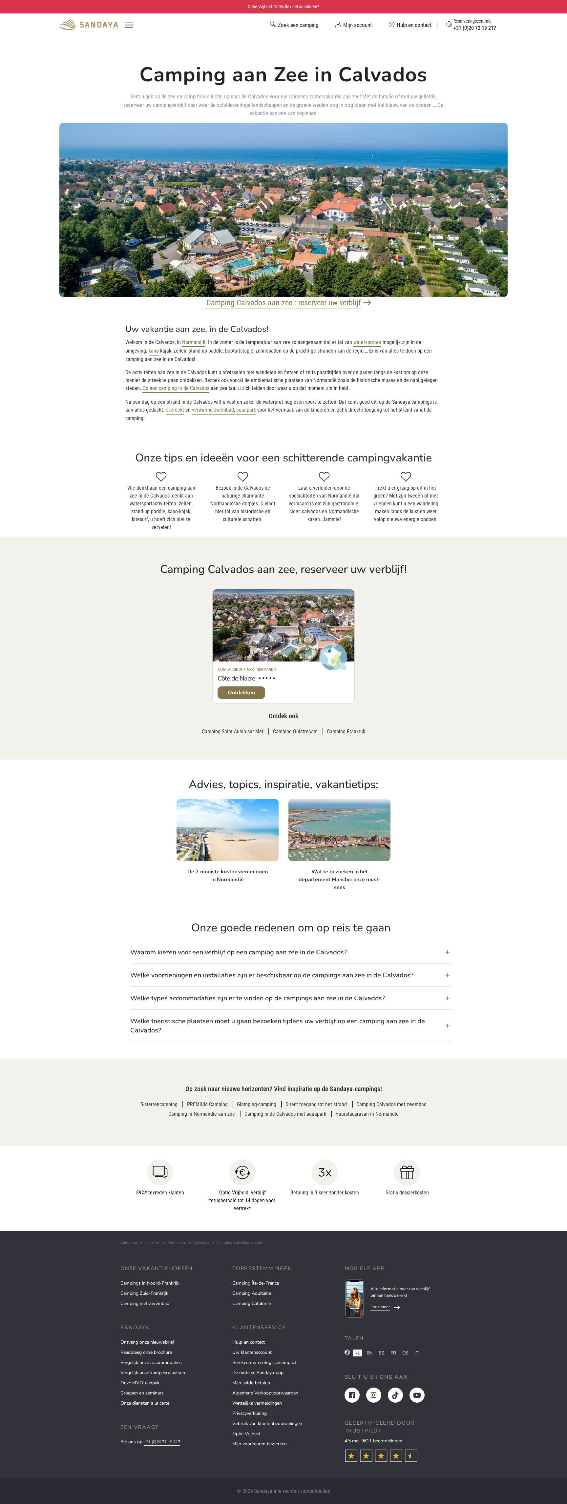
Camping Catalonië (251, 1303)
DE (405, 1353)
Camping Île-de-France (255, 1283)
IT (416, 1353)
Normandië (193, 342)
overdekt (175, 410)
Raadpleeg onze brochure (146, 1352)
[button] (291, 952)
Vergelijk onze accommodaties (151, 1362)
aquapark (246, 410)
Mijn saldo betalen (251, 1383)
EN (369, 1353)
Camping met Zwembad (144, 1303)
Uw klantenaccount (252, 1352)
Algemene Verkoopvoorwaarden (265, 1393)
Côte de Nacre (236, 678)
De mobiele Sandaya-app (258, 1373)
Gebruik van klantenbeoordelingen (267, 1423)
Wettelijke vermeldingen (257, 1403)
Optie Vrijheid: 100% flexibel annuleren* (283, 6)
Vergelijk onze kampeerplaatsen (152, 1373)
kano (154, 351)
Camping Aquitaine (251, 1293)
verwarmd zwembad (213, 410)
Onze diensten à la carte (144, 1403)
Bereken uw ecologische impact (264, 1362)
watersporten (367, 342)
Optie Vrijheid (246, 1434)
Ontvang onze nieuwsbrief (147, 1342)
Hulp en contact (248, 1342)
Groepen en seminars (142, 1393)
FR (393, 1353)
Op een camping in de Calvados (175, 388)
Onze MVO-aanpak (139, 1383)
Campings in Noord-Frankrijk (149, 1283)
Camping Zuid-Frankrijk (144, 1293)
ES (381, 1353)
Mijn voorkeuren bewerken (259, 1444)
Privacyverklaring (249, 1413)
